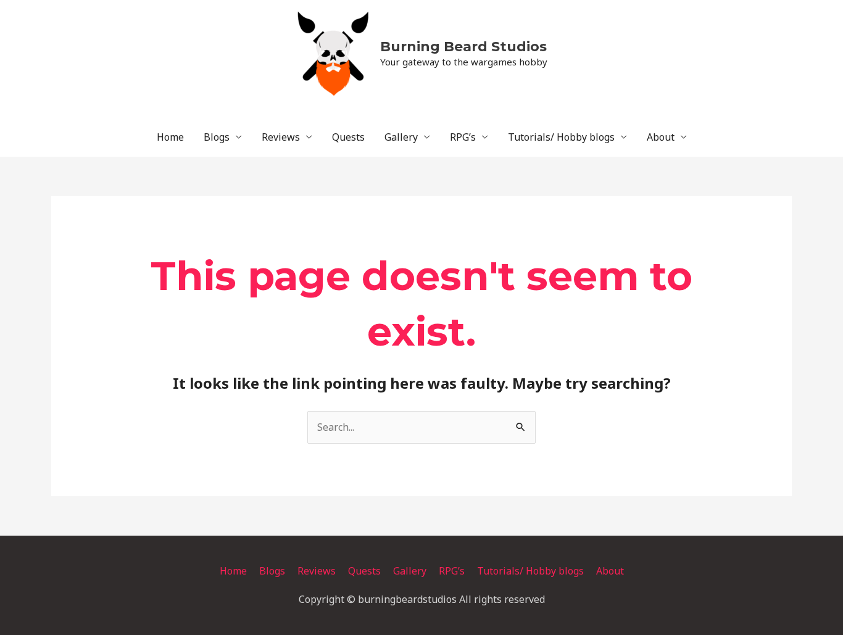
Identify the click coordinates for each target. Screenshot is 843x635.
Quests (348, 137)
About (661, 137)
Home (170, 137)
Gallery (401, 137)
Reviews (281, 137)
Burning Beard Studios (463, 46)
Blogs (217, 137)
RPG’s (463, 137)
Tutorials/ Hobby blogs (561, 137)
